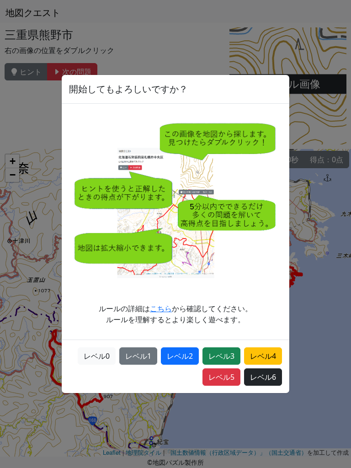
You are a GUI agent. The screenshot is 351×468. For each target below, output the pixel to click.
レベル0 (97, 356)
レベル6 (263, 377)
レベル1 (138, 356)
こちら (161, 308)
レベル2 (180, 356)
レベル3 (221, 356)
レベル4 (263, 356)
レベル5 (221, 377)
